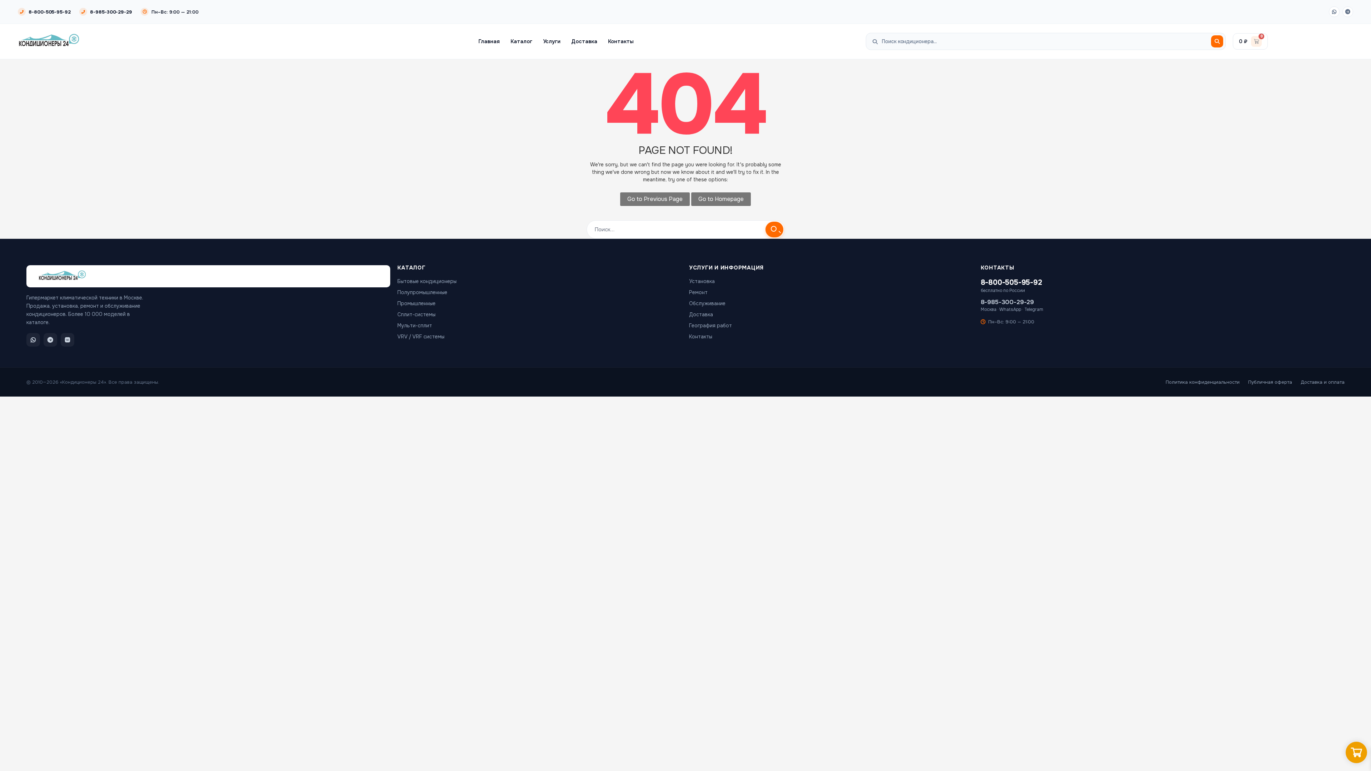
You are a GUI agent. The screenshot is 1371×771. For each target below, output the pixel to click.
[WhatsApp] (1334, 11)
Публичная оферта (1270, 382)
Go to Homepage (721, 199)
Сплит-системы (416, 314)
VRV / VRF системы (421, 336)
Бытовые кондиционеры (427, 281)
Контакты (621, 41)
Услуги (552, 41)
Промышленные (416, 303)
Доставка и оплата (1323, 382)
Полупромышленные (422, 292)
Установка (702, 281)
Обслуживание (707, 303)
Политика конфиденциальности (1203, 382)
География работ (710, 325)
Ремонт (698, 292)
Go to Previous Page (655, 199)
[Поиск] (1217, 41)
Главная (489, 41)
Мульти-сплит (414, 325)
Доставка (584, 41)
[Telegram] (1347, 11)
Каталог (521, 41)
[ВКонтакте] (67, 340)
